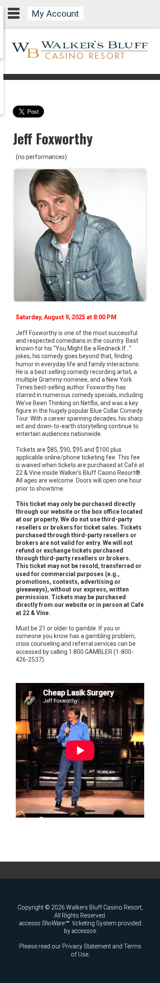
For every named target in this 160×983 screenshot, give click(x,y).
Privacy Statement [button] (86, 946)
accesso (84, 930)
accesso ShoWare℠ (44, 923)
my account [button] (55, 14)
